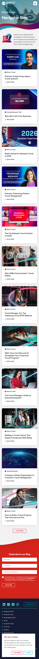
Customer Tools (9, 624)
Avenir (6, 620)
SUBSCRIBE (8, 585)
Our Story (7, 627)
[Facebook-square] (13, 604)
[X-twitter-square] (8, 604)
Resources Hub (8, 633)
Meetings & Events (10, 617)
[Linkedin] (4, 604)
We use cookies (11, 637)
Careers (6, 630)
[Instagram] (17, 604)
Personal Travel (8, 614)
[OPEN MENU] (35, 3)
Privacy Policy (31, 578)
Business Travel (9, 611)
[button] (19, 531)
